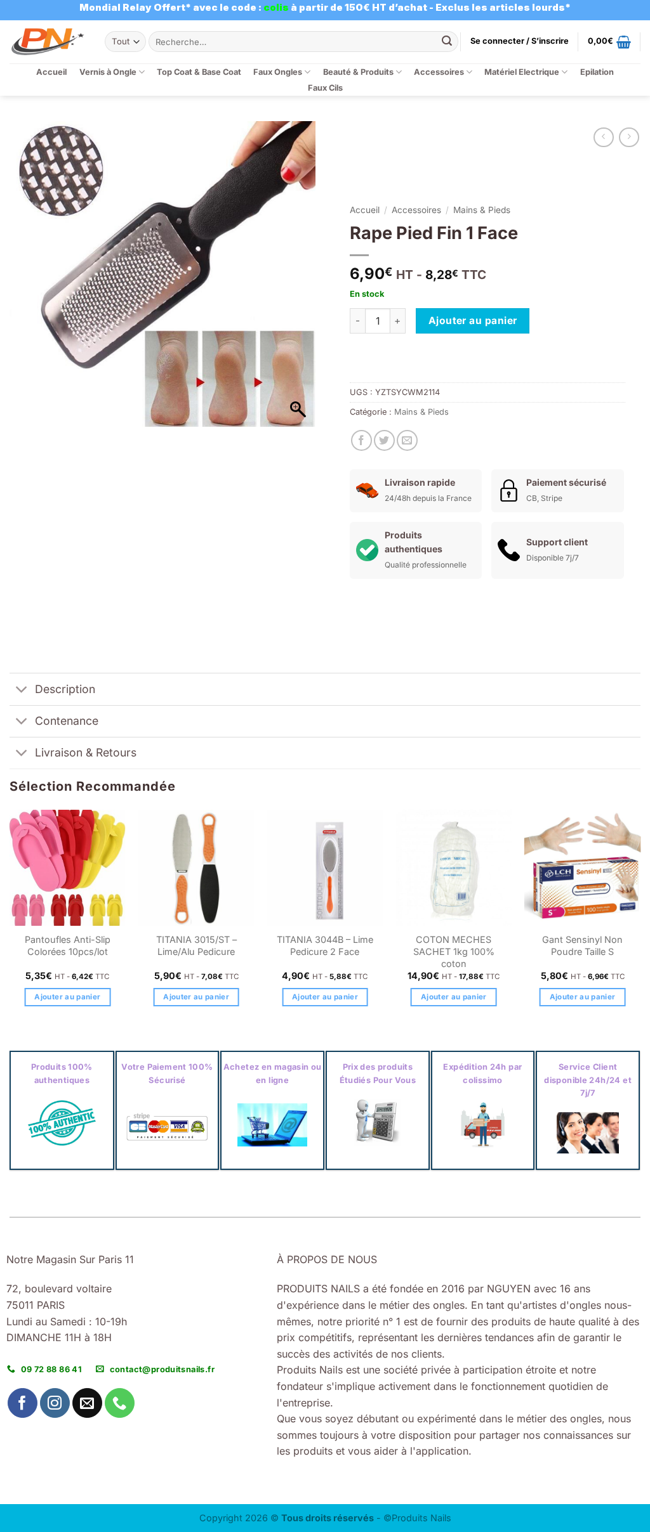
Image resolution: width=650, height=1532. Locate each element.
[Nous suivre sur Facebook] (22, 1403)
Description (65, 689)
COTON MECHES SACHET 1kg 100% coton (453, 951)
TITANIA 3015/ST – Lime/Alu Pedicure (196, 945)
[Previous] (10, 919)
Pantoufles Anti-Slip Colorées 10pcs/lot (67, 945)
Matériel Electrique (521, 72)
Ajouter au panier (472, 321)
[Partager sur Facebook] (361, 440)
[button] (519, 41)
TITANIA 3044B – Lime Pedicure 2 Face (325, 945)
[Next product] (603, 137)
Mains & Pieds (481, 210)
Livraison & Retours (85, 752)
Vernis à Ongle (107, 72)
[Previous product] (629, 137)
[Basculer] (22, 690)
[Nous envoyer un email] (87, 1403)
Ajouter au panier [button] (67, 996)
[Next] (639, 919)
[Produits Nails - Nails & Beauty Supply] (48, 41)
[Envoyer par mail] (407, 440)
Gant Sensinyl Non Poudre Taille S (582, 945)
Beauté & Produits (358, 72)
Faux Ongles (277, 72)
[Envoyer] (447, 42)
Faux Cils (325, 88)
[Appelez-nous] (120, 1403)
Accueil (51, 72)
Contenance (66, 720)
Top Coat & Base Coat (199, 72)
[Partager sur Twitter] (384, 440)
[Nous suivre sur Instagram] (55, 1403)
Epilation (597, 72)
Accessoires (439, 72)
